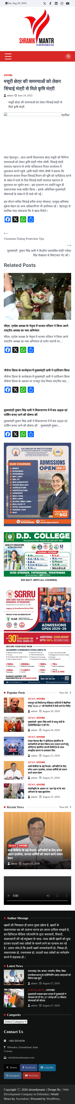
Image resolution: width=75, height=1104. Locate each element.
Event (32, 990)
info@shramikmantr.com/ (21, 1057)
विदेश (58, 971)
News (31, 699)
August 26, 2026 (51, 711)
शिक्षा (64, 971)
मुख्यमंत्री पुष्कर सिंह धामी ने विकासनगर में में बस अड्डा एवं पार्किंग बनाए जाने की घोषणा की (35, 412)
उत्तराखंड (8, 75)
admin (10, 95)
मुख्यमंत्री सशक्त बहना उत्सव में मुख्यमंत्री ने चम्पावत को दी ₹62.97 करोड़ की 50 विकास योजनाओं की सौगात (47, 997)
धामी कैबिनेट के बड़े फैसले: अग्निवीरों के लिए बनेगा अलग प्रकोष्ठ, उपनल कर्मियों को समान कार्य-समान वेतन (47, 769)
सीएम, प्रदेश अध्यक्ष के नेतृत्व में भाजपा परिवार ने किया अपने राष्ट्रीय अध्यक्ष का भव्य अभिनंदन (36, 328)
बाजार (44, 971)
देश (39, 971)
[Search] (68, 56)
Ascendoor (22, 1098)
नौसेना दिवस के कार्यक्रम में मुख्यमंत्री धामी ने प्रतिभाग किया (37, 370)
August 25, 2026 (51, 755)
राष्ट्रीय (51, 971)
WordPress (52, 1098)
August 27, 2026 (51, 983)
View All (64, 692)
